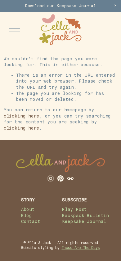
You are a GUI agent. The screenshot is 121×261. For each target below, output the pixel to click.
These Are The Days (80, 248)
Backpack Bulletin (85, 215)
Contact (30, 221)
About (28, 209)
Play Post (74, 209)
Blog (26, 215)
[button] (115, 5)
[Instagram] (50, 178)
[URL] (70, 178)
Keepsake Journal (84, 221)
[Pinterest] (60, 178)
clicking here (21, 116)
